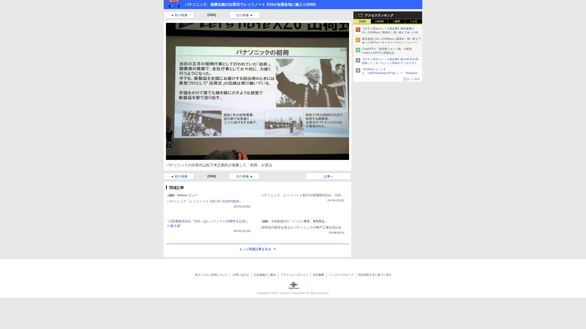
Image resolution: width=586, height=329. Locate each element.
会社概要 (318, 274)
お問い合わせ (241, 274)
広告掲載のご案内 (265, 274)
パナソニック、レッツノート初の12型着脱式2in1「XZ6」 (302, 195)
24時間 (379, 21)
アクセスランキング (379, 15)
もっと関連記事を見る (255, 249)
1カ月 (413, 21)
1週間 (396, 21)
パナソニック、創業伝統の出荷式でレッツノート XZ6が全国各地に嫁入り (245, 4)
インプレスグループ (341, 274)
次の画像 (242, 15)
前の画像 (181, 15)
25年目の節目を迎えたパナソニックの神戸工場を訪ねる (301, 227)
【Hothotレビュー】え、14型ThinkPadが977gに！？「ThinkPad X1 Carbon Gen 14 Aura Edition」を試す (389, 73)
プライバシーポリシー (294, 274)
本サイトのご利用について (211, 274)
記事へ (328, 176)
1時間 (362, 21)
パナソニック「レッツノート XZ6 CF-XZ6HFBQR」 (204, 201)
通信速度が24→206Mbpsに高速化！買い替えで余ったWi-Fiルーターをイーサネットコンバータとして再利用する (391, 42)
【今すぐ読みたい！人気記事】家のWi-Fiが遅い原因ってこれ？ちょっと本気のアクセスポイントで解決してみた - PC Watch (391, 63)
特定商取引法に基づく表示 (374, 274)
